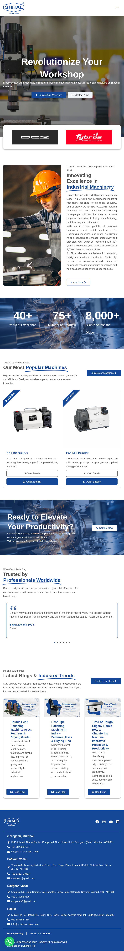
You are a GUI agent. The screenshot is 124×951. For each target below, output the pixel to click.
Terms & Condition (40, 933)
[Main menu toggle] (117, 8)
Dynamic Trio (28, 946)
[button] (54, 642)
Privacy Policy (15, 933)
